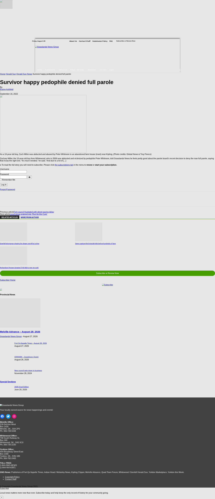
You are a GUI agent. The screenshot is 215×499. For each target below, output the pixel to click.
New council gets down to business (28, 371)
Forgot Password (7, 189)
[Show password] (29, 177)
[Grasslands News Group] (50, 55)
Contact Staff (10, 479)
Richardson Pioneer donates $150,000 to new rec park (19, 268)
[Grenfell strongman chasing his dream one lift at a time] (13, 240)
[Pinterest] (22, 200)
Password (4, 174)
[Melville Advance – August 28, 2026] (20, 327)
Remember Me (8, 180)
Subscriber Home (7, 280)
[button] (180, 70)
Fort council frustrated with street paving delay (34, 212)
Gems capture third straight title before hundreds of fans (95, 244)
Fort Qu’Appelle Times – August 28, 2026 (30, 343)
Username (4, 169)
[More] (40, 200)
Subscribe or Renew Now (107, 273)
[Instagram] (177, 41)
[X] (181, 41)
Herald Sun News (24, 74)
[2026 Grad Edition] (6, 8)
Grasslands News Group (11, 336)
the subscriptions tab (64, 165)
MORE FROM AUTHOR (30, 217)
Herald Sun (11, 74)
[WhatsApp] (31, 200)
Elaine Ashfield (6, 89)
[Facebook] (174, 41)
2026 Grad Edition (21, 387)
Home (2, 74)
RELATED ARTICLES (9, 217)
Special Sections (8, 382)
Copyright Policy (12, 477)
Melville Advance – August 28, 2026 (20, 331)
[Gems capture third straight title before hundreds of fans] (88, 240)
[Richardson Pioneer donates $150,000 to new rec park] (13, 264)
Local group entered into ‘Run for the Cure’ (28, 214)
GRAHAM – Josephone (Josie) (26, 357)
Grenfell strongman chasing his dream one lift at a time (19, 244)
